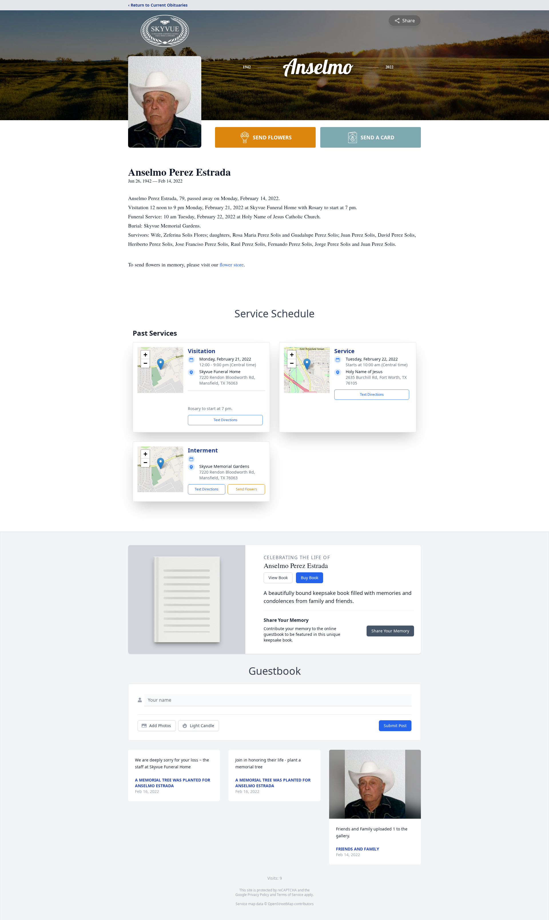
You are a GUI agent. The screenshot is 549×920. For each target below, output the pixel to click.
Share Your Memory (390, 631)
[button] (160, 364)
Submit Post (395, 725)
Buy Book (309, 577)
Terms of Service (290, 894)
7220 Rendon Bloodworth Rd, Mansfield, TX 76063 (227, 380)
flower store (232, 264)
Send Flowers (246, 489)
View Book (278, 577)
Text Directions (225, 420)
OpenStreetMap (280, 903)
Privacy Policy (258, 894)
